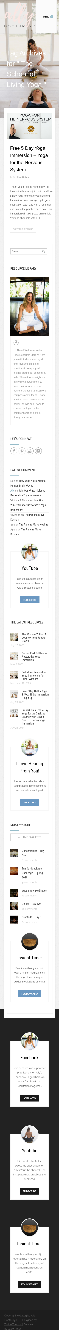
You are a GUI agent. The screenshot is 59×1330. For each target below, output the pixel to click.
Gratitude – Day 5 (31, 917)
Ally (15, 177)
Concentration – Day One (33, 853)
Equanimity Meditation (34, 890)
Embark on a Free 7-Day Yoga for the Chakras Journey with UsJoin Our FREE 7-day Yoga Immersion (35, 716)
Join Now (29, 1098)
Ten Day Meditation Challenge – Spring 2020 (32, 873)
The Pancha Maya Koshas (33, 524)
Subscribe (29, 599)
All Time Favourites (29, 837)
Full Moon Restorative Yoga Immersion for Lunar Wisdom (34, 675)
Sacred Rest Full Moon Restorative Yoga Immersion (34, 657)
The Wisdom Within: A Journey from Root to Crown (34, 638)
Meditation (23, 177)
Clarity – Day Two (31, 904)
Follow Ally (29, 993)
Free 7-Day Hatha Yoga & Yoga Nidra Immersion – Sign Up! (35, 694)
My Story (29, 802)
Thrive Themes (13, 1324)
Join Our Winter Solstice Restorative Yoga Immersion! (28, 505)
